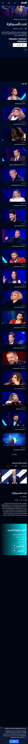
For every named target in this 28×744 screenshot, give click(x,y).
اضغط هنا (12, 737)
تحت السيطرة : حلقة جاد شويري (20, 266)
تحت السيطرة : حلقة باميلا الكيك (19, 205)
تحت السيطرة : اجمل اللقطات (20, 19)
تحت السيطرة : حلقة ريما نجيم (20, 144)
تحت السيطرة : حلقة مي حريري (20, 388)
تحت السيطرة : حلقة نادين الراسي (19, 327)
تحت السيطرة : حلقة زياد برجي (20, 429)
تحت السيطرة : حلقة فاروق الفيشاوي (18, 185)
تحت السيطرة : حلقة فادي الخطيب (19, 368)
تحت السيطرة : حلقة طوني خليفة (19, 449)
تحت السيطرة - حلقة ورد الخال (20, 286)
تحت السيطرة (17, 24)
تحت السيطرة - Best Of (21, 409)
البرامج (9, 2)
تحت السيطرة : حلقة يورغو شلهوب (19, 246)
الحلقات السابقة (22, 41)
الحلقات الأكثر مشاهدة (19, 463)
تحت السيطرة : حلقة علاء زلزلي (20, 225)
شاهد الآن (18, 45)
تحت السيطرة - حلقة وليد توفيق (20, 347)
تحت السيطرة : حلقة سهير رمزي (19, 124)
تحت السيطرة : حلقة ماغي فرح (20, 307)
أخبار (14, 2)
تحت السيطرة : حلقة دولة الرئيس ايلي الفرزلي (17, 164)
